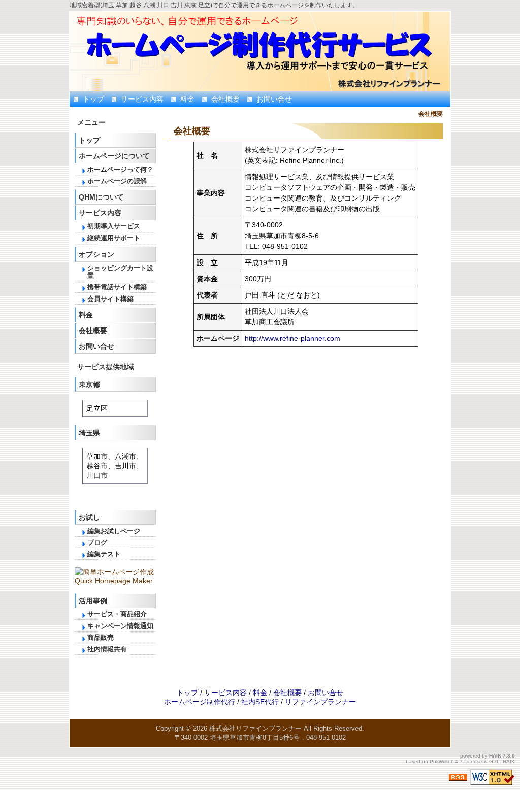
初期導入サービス (113, 226)
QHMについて (101, 197)
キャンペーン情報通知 (120, 626)
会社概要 (225, 99)
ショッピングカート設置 (120, 272)
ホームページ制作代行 (199, 702)
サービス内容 (142, 99)
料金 (187, 99)
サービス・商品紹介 (117, 614)
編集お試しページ (113, 531)
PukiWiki (439, 761)
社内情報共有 (107, 649)
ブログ (97, 542)
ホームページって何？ (120, 169)
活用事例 (93, 601)
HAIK (495, 756)
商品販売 (100, 637)
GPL (494, 761)
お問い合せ (274, 99)
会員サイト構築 (110, 299)
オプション (96, 254)
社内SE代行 (260, 702)
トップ (93, 99)
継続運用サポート (113, 238)
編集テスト (103, 554)
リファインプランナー (320, 702)
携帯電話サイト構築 (117, 287)
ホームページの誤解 (117, 181)
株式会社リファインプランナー (255, 728)
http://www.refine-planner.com (292, 338)
